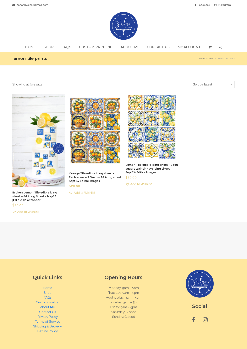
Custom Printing (47, 302)
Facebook (204, 4)
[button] (210, 47)
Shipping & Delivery (47, 326)
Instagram (224, 4)
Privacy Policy (47, 317)
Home (47, 288)
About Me (47, 307)
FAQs (48, 297)
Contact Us (47, 312)
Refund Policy (47, 331)
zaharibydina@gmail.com (32, 4)
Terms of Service (47, 321)
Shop (48, 293)
